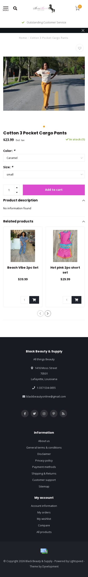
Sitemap (44, 486)
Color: (9, 150)
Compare (44, 525)
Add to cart (54, 190)
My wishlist (44, 519)
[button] (44, 126)
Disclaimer (44, 454)
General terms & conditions (44, 447)
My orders (44, 512)
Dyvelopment (50, 566)
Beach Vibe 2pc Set (22, 267)
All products (44, 532)
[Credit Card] (44, 551)
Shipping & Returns (44, 473)
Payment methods (44, 467)
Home (23, 37)
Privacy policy (44, 460)
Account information (44, 506)
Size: (8, 167)
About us (44, 441)
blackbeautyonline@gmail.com (46, 396)
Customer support (44, 480)
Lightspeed (76, 561)
